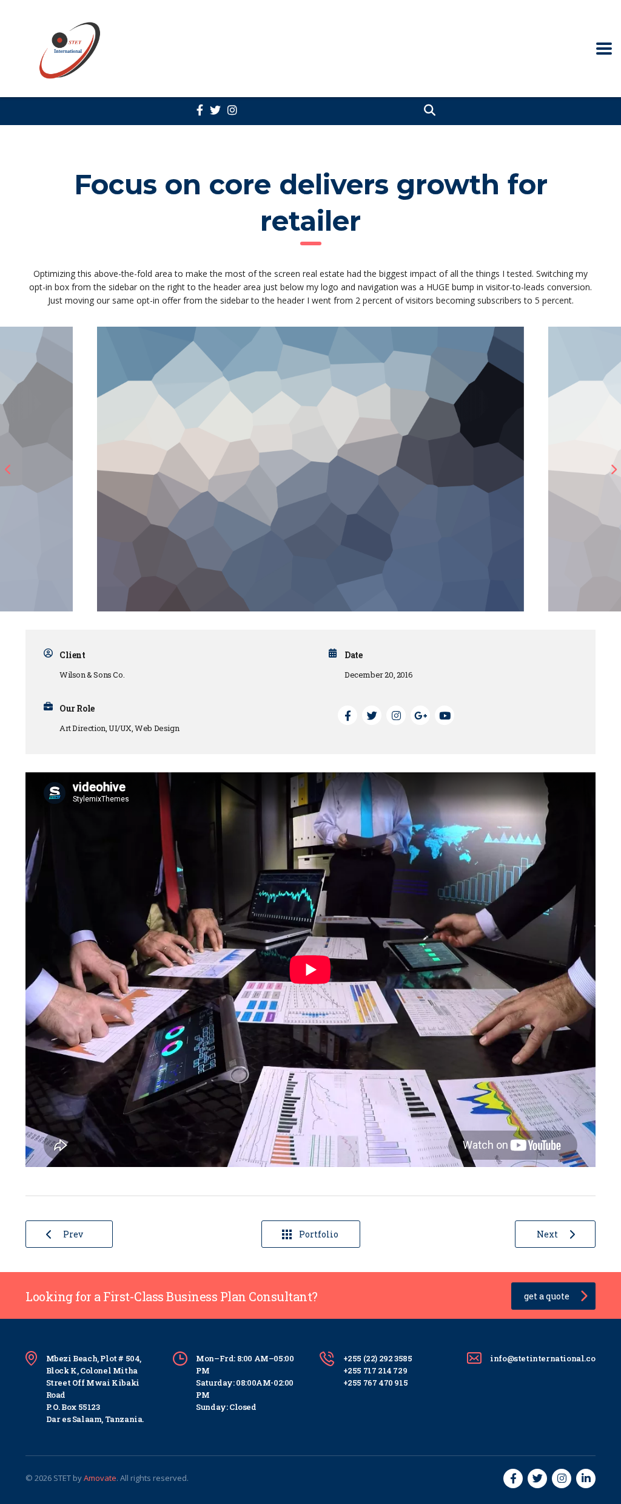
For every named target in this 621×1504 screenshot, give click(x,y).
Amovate (100, 1477)
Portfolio (318, 1234)
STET (62, 1477)
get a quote (546, 1296)
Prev (73, 1234)
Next (547, 1234)
